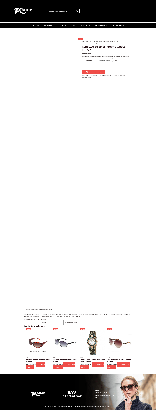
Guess (90, 41)
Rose (89, 77)
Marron (84, 77)
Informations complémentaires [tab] (42, 309)
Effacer (115, 60)
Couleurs (89, 60)
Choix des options (64, 366)
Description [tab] (29, 309)
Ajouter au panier (93, 72)
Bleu (126, 75)
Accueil (84, 41)
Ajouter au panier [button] (92, 366)
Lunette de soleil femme (94, 44)
